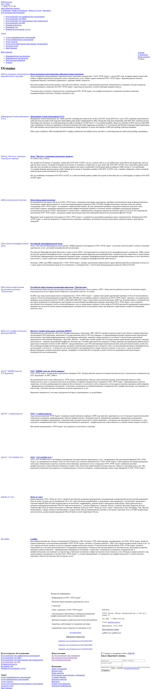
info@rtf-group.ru (114, 622)
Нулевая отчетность (14, 25)
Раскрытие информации (61, 686)
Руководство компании (61, 684)
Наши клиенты (58, 673)
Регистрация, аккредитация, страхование (68, 675)
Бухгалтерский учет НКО (16, 19)
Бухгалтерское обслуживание (13, 13)
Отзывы (9, 62)
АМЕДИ (130, 653)
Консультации (11, 48)
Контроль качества (59, 679)
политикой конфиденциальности (131, 668)
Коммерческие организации (17, 58)
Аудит (3, 33)
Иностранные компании (15, 60)
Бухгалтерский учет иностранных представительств (27, 21)
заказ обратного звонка (10, 8)
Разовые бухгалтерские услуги (18, 29)
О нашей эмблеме (59, 677)
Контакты (47, 10)
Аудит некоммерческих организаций (20, 37)
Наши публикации (19, 10)
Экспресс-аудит (12, 46)
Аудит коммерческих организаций (19, 40)
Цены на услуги (35, 10)
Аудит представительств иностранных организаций (27, 44)
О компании (6, 10)
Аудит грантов (11, 42)
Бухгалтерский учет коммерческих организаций (25, 17)
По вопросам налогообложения (64, 658)
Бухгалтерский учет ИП (15, 23)
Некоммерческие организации (18, 56)
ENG (8, 4)
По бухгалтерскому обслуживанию (66, 656)
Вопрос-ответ (57, 671)
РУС (3, 4)
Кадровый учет (12, 27)
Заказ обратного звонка (110, 629)
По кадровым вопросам (61, 660)
